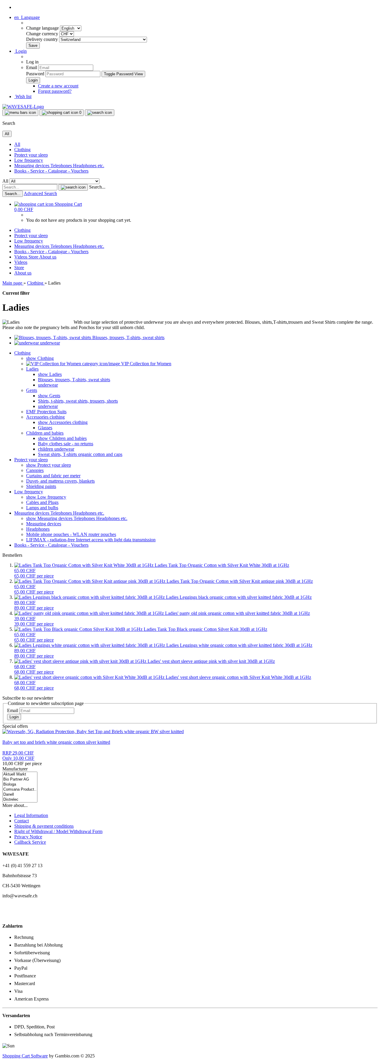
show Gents (49, 395)
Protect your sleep (31, 154)
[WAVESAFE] (23, 106)
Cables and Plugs (42, 502)
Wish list (22, 96)
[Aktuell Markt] (20, 774)
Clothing (22, 149)
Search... (97, 186)
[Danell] (20, 794)
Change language (43, 28)
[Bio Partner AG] (20, 779)
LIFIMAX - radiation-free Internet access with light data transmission (91, 539)
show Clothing (40, 358)
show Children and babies (62, 438)
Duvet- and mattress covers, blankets (60, 481)
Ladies (32, 368)
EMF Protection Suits (46, 411)
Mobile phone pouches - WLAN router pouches (71, 534)
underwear (48, 384)
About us (47, 256)
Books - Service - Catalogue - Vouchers (51, 170)
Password (35, 73)
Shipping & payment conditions (44, 826)
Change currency (42, 33)
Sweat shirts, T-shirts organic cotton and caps (80, 454)
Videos (21, 256)
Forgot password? (55, 91)
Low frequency (28, 160)
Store (33, 256)
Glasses (45, 427)
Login (14, 717)
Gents (31, 390)
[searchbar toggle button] (99, 112)
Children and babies (45, 432)
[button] (27, 17)
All (17, 144)
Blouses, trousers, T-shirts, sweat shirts (74, 379)
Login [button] (20, 51)
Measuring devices (43, 523)
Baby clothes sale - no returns (65, 443)
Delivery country (42, 39)
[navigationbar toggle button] (20, 112)
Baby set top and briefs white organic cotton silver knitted (56, 742)
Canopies (35, 470)
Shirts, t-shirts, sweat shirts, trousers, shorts (78, 400)
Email (31, 67)
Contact (21, 820)
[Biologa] (20, 784)
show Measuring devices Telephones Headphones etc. (76, 518)
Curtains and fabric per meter (53, 475)
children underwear (56, 448)
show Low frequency (46, 497)
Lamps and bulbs (42, 507)
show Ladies (50, 374)
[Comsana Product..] (20, 789)
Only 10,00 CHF (18, 755)
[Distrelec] (20, 799)
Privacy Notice (28, 836)
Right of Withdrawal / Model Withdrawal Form (58, 831)
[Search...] (73, 187)
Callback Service (30, 842)
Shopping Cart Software (25, 1055)
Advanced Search (40, 193)
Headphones (38, 529)
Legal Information (31, 815)
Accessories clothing (45, 416)
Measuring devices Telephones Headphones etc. (59, 165)
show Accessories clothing (63, 422)
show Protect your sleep (48, 465)
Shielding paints (41, 486)
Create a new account (58, 85)
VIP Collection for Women (145, 363)
